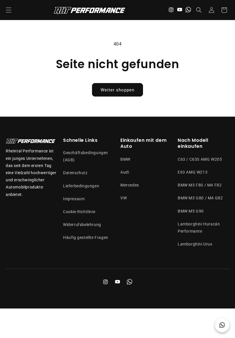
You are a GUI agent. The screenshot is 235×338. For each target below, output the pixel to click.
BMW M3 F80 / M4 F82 (200, 185)
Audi (124, 172)
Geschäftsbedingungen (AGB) (85, 156)
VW (123, 198)
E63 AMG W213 (192, 172)
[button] (8, 10)
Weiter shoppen (117, 90)
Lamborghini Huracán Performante (199, 227)
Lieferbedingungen (81, 186)
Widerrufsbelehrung (82, 224)
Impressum (74, 198)
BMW (125, 159)
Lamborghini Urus (195, 244)
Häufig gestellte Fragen (85, 237)
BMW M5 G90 (191, 211)
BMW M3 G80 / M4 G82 (200, 198)
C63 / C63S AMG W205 (200, 159)
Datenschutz (75, 172)
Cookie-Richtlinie (79, 211)
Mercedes (129, 185)
